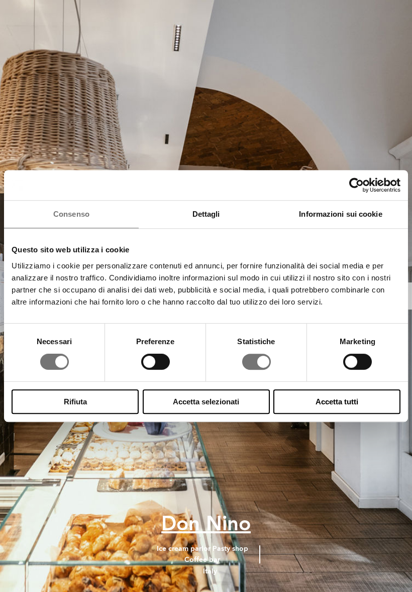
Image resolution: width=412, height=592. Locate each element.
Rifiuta (75, 401)
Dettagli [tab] (206, 214)
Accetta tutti (337, 401)
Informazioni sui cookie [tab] (340, 214)
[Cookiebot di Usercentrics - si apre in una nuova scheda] (356, 185)
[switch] (155, 362)
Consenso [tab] (71, 214)
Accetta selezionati (206, 401)
